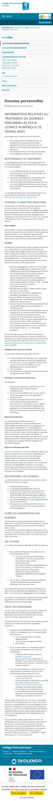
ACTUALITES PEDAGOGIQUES (14, 48)
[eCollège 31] (45, 16)
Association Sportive (10, 76)
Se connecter (45, 22)
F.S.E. (4, 81)
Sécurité (6, 90)
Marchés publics (9, 85)
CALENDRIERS (8, 52)
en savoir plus (31, 254)
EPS (3, 73)
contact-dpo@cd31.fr (23, 678)
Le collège (25, 27)
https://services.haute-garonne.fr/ (29, 685)
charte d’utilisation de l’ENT (19, 451)
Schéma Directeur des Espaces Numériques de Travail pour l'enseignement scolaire (25, 343)
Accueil (17, 27)
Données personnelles (23, 753)
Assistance (7, 753)
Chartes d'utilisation (36, 751)
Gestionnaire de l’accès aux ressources (20, 197)
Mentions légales (19, 751)
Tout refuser (36, 793)
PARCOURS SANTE (9, 68)
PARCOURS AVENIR (9, 60)
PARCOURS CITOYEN (10, 63)
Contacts (5, 751)
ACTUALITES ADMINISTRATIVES (16, 43)
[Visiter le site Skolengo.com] (26, 763)
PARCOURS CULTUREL (10, 65)
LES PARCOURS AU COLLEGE (14, 57)
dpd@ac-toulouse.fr (23, 656)
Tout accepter (19, 793)
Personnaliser (27, 797)
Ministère (42, 497)
